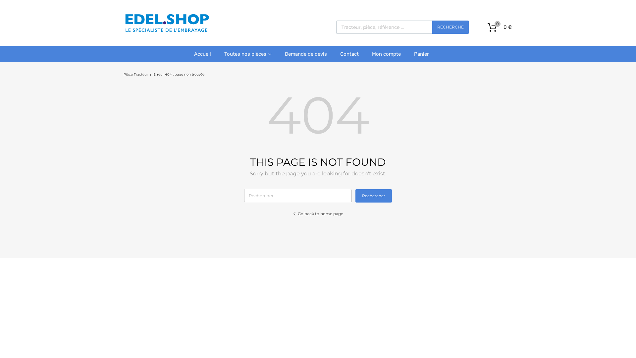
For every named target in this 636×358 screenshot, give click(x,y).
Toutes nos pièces (245, 54)
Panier (421, 54)
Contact (349, 54)
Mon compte (386, 54)
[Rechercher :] (299, 195)
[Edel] (166, 31)
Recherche (450, 27)
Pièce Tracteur (136, 74)
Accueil (202, 54)
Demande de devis (306, 54)
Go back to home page (320, 213)
